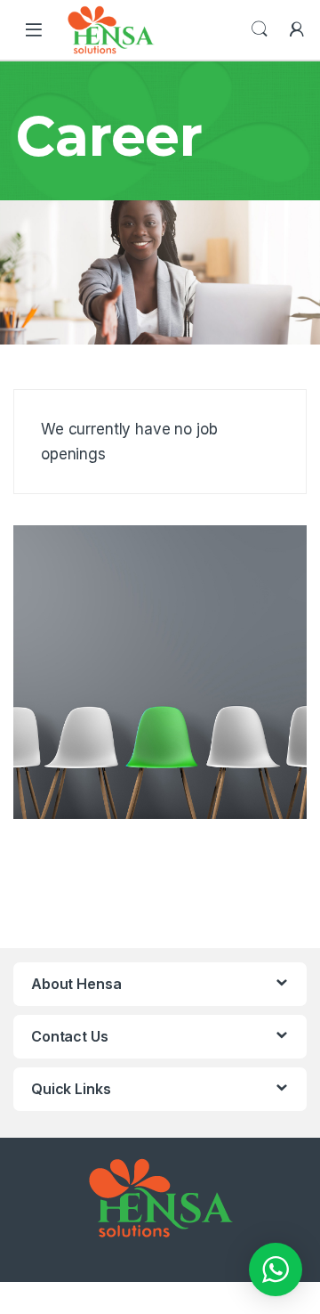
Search (259, 29)
